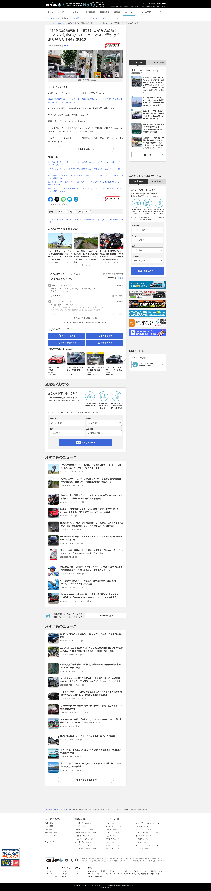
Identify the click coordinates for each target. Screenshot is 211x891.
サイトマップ (117, 874)
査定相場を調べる (68, 343)
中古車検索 (90, 12)
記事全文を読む (84, 149)
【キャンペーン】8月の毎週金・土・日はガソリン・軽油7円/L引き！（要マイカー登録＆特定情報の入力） (85, 221)
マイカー (159, 12)
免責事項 (160, 871)
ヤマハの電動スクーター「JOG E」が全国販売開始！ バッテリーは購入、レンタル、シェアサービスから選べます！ (60, 255)
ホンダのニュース (112, 832)
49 (116, 295)
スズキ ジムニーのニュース (85, 848)
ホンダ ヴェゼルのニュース (85, 842)
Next (123, 240)
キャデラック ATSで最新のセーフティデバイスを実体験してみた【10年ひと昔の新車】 (91, 707)
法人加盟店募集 (143, 874)
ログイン (145, 3)
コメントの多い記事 (156, 62)
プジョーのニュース (143, 842)
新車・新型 (49, 823)
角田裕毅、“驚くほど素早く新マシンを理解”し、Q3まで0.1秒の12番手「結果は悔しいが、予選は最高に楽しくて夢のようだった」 (91, 568)
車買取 (117, 12)
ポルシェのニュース (143, 836)
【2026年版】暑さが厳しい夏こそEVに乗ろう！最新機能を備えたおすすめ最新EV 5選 (91, 751)
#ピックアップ (84, 212)
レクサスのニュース (113, 826)
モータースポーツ (52, 832)
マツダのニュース (112, 839)
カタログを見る (68, 336)
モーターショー (51, 836)
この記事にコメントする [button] (63, 279)
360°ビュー (63, 12)
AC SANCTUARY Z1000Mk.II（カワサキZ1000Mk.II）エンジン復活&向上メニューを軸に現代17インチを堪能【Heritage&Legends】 (91, 649)
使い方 (78, 274)
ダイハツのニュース (113, 848)
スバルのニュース (112, 842)
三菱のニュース (111, 836)
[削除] (19, 848)
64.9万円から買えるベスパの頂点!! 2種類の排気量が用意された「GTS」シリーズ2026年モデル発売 (88, 582)
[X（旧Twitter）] (72, 860)
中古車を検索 (106, 336)
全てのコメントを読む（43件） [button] (86, 318)
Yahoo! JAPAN (161, 3)
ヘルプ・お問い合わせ (95, 876)
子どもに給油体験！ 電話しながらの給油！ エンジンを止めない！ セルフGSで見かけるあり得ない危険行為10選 (84, 35)
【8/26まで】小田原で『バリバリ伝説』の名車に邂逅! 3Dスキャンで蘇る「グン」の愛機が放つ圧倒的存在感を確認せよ (111, 255)
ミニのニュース (142, 839)
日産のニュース (111, 829)
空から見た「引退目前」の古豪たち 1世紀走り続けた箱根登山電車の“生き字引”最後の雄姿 (90, 666)
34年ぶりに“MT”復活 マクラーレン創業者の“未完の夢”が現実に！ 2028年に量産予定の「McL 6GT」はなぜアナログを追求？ (89, 510)
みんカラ (78, 874)
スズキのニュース (112, 845)
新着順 (120, 278)
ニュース (129, 12)
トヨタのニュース (112, 823)
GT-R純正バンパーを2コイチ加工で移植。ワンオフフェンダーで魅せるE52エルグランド (91, 538)
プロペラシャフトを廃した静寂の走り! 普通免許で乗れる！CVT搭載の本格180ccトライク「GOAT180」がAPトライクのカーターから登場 (91, 679)
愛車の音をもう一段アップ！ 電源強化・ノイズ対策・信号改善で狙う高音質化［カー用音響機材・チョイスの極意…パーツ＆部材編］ (91, 524)
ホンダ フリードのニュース (85, 845)
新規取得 (152, 3)
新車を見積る (106, 343)
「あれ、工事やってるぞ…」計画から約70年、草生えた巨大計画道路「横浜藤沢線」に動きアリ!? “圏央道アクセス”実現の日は (86, 256)
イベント (48, 839)
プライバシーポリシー (123, 871)
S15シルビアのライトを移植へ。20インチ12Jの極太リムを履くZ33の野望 (91, 635)
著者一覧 (108, 874)
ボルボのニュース (142, 848)
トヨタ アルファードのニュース (87, 826)
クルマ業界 (49, 826)
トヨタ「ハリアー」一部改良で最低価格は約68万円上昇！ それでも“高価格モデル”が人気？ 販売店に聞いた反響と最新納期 (91, 693)
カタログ (76, 12)
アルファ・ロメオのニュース (147, 845)
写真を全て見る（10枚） (87, 80)
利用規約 (153, 871)
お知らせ (112, 871)
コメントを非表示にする (114, 274)
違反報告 (119, 285)
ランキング (137, 62)
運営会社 (104, 871)
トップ (50, 12)
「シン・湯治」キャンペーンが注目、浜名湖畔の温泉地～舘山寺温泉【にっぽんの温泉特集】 (90, 765)
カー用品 (48, 829)
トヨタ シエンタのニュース (85, 832)
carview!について (93, 871)
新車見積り (104, 12)
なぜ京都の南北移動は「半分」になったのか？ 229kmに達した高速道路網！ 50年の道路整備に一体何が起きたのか (91, 720)
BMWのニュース (142, 826)
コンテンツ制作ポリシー (96, 874)
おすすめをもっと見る (84, 780)
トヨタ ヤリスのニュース (85, 829)
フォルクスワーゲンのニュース (148, 832)
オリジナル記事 (144, 12)
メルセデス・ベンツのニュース (148, 823)
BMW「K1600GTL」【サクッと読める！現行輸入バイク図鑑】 (88, 736)
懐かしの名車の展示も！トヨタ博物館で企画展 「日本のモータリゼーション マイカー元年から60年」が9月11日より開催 (91, 551)
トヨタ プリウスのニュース (85, 823)
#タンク (73, 212)
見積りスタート (88, 442)
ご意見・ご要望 (155, 874)
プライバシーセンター (140, 871)
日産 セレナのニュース (84, 836)
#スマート (63, 212)
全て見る (147, 155)
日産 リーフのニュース (84, 839)
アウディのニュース (143, 829)
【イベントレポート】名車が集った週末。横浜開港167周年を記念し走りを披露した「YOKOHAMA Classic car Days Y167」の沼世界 (91, 595)
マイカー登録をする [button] (105, 616)
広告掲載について (130, 874)
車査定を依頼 (138, 181)
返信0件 (55, 296)
